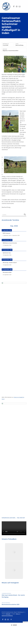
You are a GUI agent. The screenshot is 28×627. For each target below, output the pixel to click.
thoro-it (18, 614)
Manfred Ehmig (19, 45)
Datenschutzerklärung (7, 615)
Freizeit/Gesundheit (13, 50)
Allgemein (5, 50)
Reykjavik (8, 614)
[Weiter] (23, 226)
